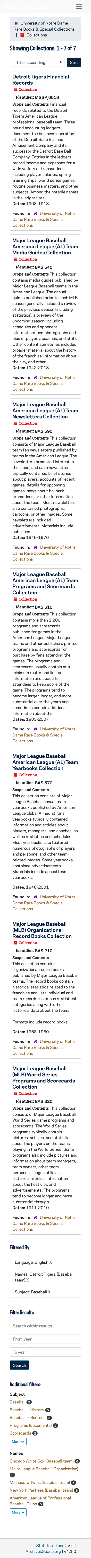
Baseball (18, 1401)
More (16, 1441)
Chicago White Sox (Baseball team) (42, 1460)
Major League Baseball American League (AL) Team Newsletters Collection (45, 410)
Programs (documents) (31, 1425)
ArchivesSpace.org (43, 1551)
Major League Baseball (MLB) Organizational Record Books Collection (42, 929)
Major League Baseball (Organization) (44, 1468)
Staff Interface (50, 1545)
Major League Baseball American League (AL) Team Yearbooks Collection (45, 761)
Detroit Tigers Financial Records (40, 79)
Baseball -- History (27, 1409)
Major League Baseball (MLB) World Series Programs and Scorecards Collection (43, 1077)
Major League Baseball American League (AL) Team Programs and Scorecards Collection (45, 583)
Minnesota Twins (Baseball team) (40, 1482)
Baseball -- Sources (28, 1417)
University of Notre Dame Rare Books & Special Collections (43, 219)
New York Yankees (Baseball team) (42, 1490)
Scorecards (21, 1433)
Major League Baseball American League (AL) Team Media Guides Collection (45, 246)
